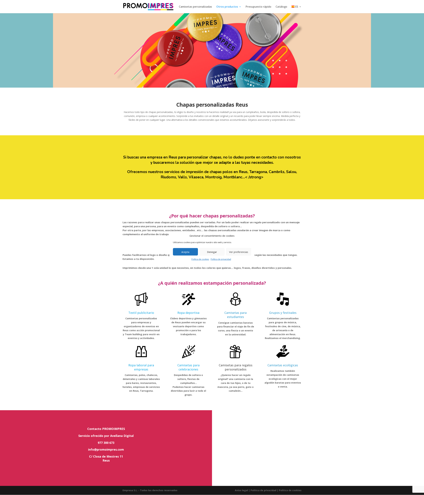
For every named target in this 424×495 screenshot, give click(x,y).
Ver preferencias (238, 252)
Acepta (185, 252)
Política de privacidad (221, 259)
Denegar (212, 252)
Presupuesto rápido (258, 6)
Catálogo (281, 6)
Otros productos (227, 6)
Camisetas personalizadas (195, 6)
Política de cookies (200, 259)
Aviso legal (241, 490)
